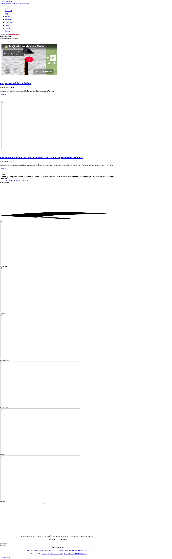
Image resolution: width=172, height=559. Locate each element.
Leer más (3, 94)
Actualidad (30, 550)
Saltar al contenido (6, 1)
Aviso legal (45, 554)
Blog (36, 550)
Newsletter (78, 550)
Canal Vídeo (59, 550)
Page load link (5, 557)
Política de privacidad (56, 554)
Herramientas (49, 550)
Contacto (86, 550)
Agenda (41, 550)
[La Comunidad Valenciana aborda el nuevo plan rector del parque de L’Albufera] (33, 148)
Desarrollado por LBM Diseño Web (75, 554)
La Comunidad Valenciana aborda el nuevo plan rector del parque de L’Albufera (41, 157)
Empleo (71, 550)
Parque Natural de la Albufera (15, 83)
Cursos (66, 550)
